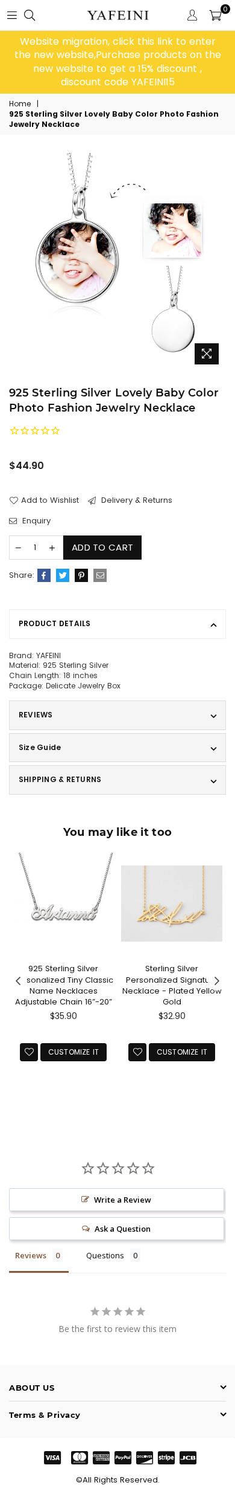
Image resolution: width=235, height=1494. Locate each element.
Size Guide (40, 747)
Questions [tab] (105, 1255)
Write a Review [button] (122, 1199)
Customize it (73, 1052)
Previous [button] (18, 981)
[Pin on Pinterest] (81, 575)
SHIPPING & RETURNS (60, 779)
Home (20, 104)
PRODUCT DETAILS (55, 623)
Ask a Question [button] (123, 1228)
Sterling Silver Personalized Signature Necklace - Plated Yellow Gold (172, 985)
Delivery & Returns (135, 500)
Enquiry (35, 521)
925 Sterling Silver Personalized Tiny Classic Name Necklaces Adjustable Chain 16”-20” (63, 985)
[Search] (29, 15)
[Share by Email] (100, 575)
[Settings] (192, 15)
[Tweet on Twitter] (62, 575)
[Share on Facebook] (44, 575)
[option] (117, 62)
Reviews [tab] (30, 1255)
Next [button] (217, 981)
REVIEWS (36, 715)
